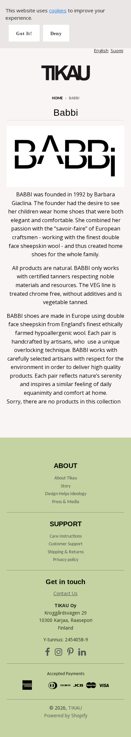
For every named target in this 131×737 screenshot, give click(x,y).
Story (66, 486)
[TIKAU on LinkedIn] (82, 653)
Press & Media (65, 501)
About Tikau (65, 478)
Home (57, 98)
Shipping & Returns (66, 552)
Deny (56, 33)
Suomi (117, 51)
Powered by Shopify (65, 715)
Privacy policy (65, 559)
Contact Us (65, 593)
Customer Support (66, 544)
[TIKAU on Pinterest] (70, 653)
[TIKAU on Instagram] (58, 653)
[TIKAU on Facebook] (47, 653)
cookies (58, 10)
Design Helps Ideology (65, 493)
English (101, 51)
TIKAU (75, 708)
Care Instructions (66, 536)
